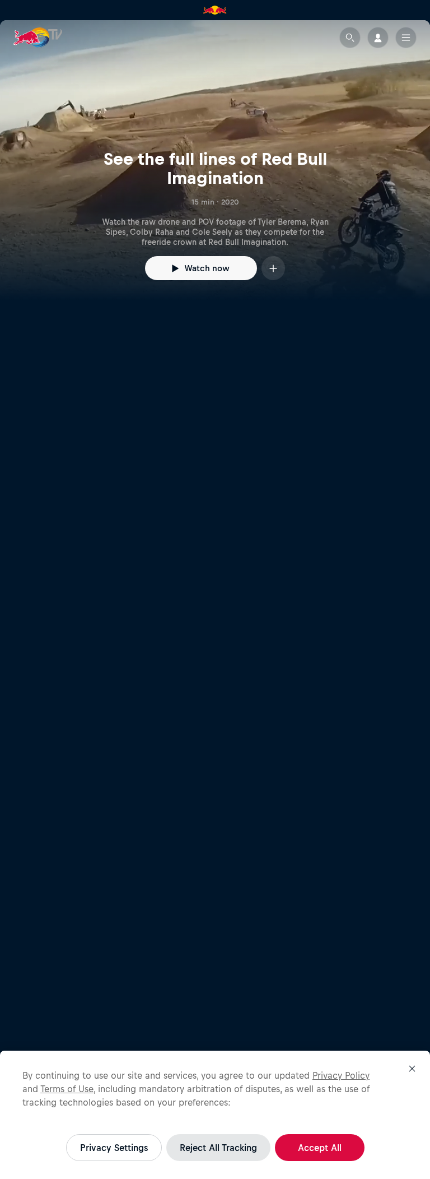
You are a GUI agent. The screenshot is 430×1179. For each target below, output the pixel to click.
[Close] (412, 1068)
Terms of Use (67, 1089)
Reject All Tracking (218, 1148)
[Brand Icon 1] (215, 10)
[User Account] (378, 37)
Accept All (320, 1148)
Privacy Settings (114, 1148)
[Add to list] (273, 268)
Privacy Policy (341, 1075)
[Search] (350, 37)
